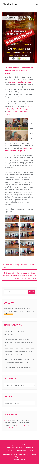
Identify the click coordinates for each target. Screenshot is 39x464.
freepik (6, 420)
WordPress (22, 457)
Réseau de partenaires (14, 447)
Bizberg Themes (19, 459)
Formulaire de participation (16, 450)
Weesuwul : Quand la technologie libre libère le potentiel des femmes (18, 352)
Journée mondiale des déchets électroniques (15, 332)
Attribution (29, 447)
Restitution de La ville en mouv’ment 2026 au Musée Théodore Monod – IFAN (19, 361)
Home (31, 450)
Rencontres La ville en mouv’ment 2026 (18, 368)
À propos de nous (15, 445)
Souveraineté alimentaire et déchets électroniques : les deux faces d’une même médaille (18, 343)
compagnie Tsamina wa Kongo (20, 82)
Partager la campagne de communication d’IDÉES (18, 266)
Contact (26, 445)
